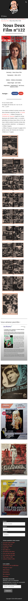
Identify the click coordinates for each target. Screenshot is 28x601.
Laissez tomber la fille (9, 559)
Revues (14, 19)
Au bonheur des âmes (9, 551)
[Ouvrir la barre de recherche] (26, 2)
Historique (5, 576)
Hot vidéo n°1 (6, 549)
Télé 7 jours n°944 (8, 557)
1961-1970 (17, 75)
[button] (14, 93)
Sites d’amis (6, 570)
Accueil (9, 19)
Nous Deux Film (5, 20)
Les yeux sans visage (9, 542)
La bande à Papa (7, 546)
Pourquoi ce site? (7, 567)
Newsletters (6, 572)
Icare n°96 (5, 548)
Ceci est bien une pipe (9, 553)
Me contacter (6, 574)
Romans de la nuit (8, 544)
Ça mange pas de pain (9, 555)
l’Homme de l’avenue (8, 116)
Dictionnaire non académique (10, 565)
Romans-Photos (21, 19)
